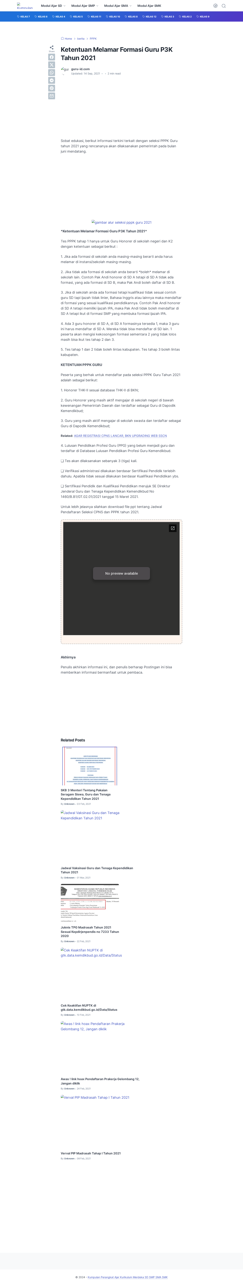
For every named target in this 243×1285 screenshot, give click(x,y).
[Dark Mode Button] (215, 5)
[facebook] (51, 57)
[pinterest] (51, 88)
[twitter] (51, 64)
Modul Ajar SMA (116, 6)
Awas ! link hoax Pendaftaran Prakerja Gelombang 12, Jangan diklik (100, 1081)
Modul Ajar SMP (83, 6)
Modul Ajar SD (51, 6)
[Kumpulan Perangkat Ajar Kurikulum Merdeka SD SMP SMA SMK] (25, 5)
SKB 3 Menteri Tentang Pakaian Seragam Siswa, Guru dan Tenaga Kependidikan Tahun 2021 (85, 794)
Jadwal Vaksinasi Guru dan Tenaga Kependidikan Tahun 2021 (97, 870)
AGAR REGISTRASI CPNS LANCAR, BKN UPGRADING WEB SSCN (120, 436)
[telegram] (51, 80)
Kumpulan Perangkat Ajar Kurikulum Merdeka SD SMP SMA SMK (128, 1277)
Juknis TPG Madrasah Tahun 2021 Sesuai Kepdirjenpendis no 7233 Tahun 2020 (90, 931)
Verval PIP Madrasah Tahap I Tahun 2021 (91, 1153)
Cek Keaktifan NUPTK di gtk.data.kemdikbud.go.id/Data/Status (89, 1008)
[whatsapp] (51, 72)
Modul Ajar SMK (149, 6)
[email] (51, 95)
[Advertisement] (121, 106)
